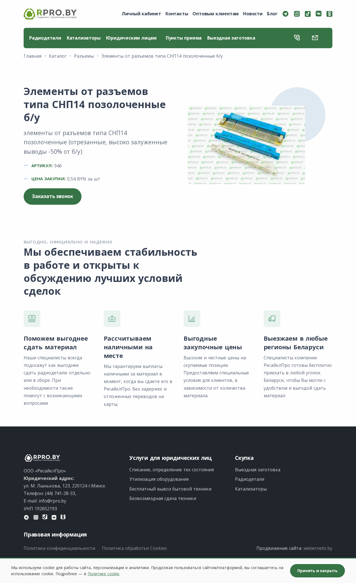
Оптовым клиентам (215, 14)
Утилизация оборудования (159, 479)
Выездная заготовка (231, 38)
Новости (253, 14)
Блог (272, 14)
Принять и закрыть (317, 570)
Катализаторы (84, 38)
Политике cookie (103, 573)
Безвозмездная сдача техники (162, 498)
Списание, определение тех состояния (171, 470)
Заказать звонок (52, 196)
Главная (32, 56)
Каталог (57, 56)
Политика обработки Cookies (134, 548)
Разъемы (84, 56)
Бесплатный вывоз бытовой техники (170, 489)
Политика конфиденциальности (59, 548)
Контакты (176, 14)
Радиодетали (45, 38)
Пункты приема (184, 38)
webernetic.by (317, 548)
